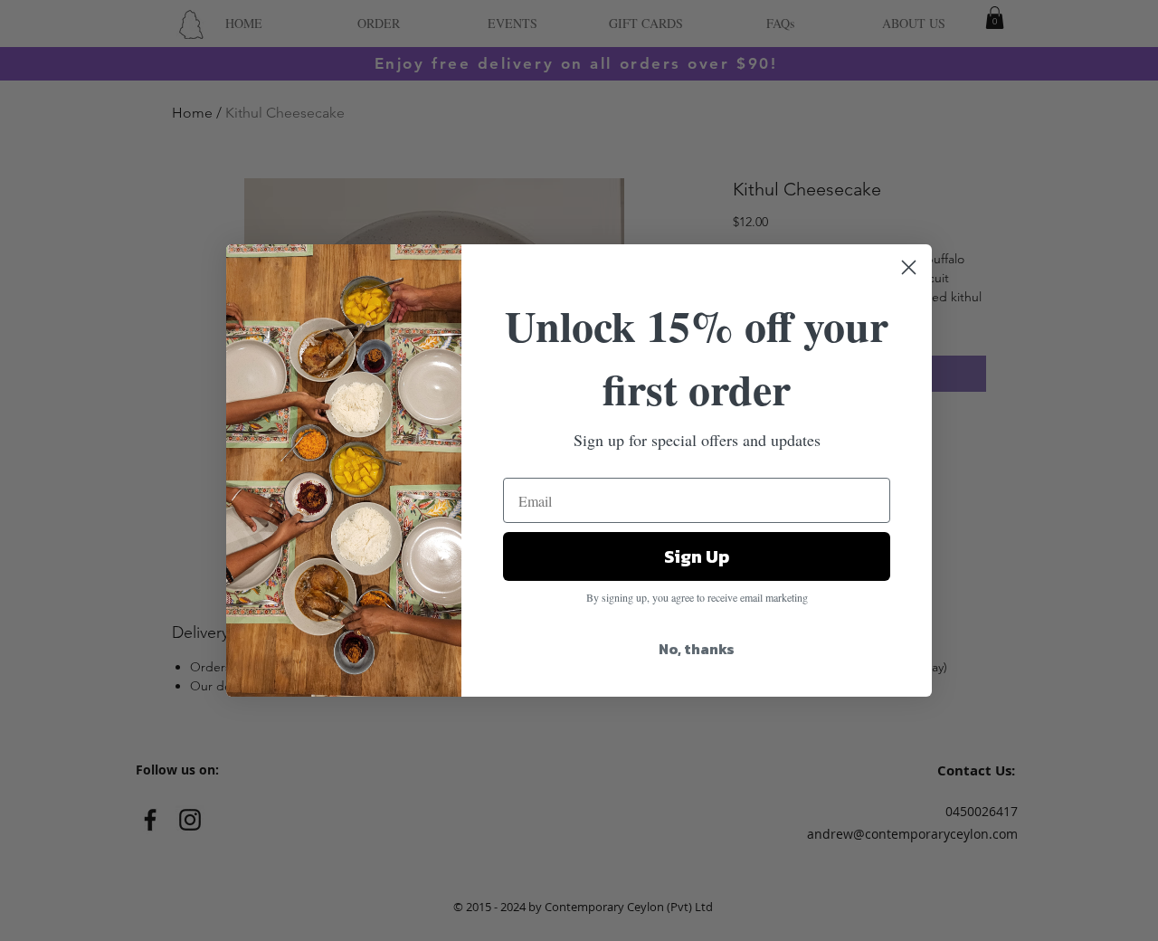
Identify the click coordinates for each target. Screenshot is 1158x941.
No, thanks (697, 649)
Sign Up (696, 556)
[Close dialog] (909, 267)
